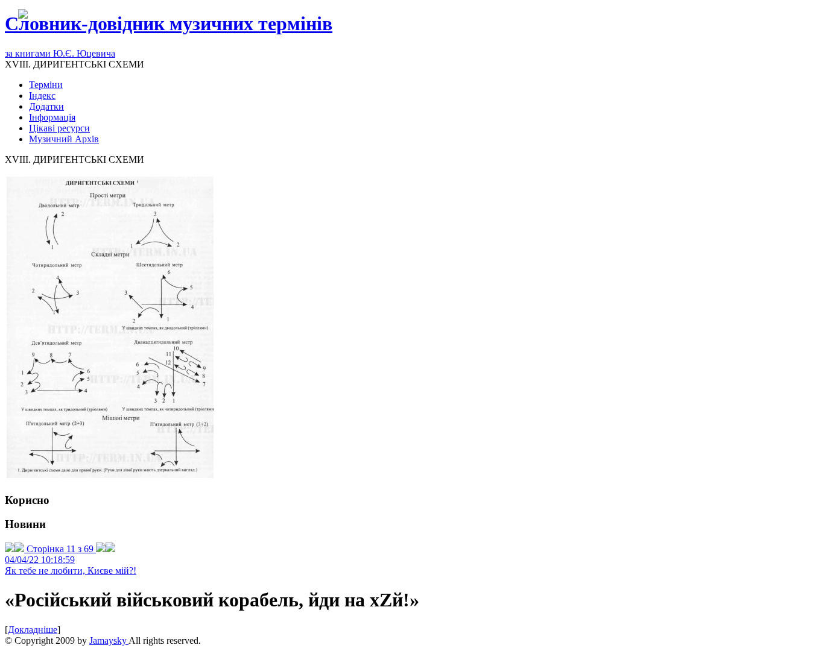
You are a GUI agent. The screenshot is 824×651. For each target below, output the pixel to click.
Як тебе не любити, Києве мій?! (70, 570)
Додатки (46, 106)
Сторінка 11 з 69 (60, 549)
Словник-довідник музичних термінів (168, 23)
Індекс (42, 95)
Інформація (52, 117)
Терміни (46, 85)
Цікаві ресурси (59, 128)
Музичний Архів (64, 139)
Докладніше (32, 629)
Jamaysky (108, 640)
